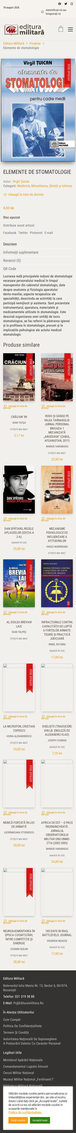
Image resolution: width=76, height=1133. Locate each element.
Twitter (23, 233)
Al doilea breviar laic (19, 624)
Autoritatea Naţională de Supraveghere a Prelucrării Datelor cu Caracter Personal (32, 1041)
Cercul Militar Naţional (18, 1073)
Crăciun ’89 (19, 417)
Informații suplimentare (20, 252)
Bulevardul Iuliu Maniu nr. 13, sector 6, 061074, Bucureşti (35, 988)
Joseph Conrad (57, 740)
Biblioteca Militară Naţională (22, 1086)
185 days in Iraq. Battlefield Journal (57, 933)
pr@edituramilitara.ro (28, 1003)
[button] (23, 194)
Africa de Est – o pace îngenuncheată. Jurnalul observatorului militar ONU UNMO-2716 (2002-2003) (57, 833)
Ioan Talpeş (19, 632)
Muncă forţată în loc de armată (19, 825)
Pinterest (36, 233)
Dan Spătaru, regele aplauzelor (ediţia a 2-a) (19, 533)
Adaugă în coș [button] (19, 542)
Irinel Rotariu (57, 644)
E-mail (49, 233)
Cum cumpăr (12, 1020)
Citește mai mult (19, 429)
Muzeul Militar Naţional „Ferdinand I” (28, 1079)
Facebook (9, 233)
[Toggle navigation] (70, 29)
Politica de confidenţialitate (22, 1026)
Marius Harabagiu (57, 446)
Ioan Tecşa (19, 422)
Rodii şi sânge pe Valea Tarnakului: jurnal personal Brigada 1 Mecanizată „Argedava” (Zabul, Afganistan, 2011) (57, 428)
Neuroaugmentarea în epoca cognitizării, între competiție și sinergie (19, 937)
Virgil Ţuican (21, 181)
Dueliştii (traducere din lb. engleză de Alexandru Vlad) (57, 730)
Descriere (10, 244)
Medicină (23, 186)
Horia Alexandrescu (19, 736)
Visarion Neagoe (57, 940)
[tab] (38, 244)
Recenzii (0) (12, 260)
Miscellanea (39, 186)
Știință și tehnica (60, 186)
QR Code (9, 268)
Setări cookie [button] (18, 1120)
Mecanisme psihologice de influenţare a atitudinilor (57, 535)
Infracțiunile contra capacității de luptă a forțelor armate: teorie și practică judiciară (57, 630)
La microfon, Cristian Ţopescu (19, 728)
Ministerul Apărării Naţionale (23, 1060)
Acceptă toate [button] (40, 1120)
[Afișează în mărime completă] (8, 65)
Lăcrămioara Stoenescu (19, 832)
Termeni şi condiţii (16, 1032)
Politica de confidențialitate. (25, 1112)
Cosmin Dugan (19, 949)
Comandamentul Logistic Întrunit (25, 1066)
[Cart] (61, 29)
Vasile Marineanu (57, 546)
